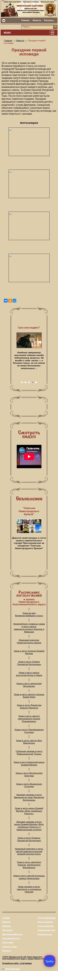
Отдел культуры (45, 922)
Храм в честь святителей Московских (29, 684)
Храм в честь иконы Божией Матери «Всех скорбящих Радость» (29, 811)
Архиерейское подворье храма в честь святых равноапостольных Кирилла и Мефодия (29, 628)
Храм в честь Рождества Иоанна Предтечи (29, 706)
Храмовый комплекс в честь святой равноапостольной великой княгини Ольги (29, 851)
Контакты (49, 20)
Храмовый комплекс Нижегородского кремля (29, 641)
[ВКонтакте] (6, 300)
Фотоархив (7, 930)
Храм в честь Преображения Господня (29, 730)
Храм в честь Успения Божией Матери (29, 652)
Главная (25, 20)
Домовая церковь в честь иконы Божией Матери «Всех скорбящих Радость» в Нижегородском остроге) (29, 826)
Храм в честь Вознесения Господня (29, 785)
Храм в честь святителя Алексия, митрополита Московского (29, 865)
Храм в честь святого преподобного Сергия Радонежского (29, 719)
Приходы (6, 926)
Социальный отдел (46, 930)
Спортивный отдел (11, 938)
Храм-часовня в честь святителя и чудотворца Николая (29, 889)
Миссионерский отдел (12, 934)
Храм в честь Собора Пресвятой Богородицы (29, 663)
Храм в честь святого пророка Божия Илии (29, 695)
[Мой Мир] (14, 300)
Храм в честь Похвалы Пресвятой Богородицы (29, 839)
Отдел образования (47, 918)
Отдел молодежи (46, 926)
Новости (37, 20)
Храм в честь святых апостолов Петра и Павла (29, 673)
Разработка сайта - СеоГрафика (17, 963)
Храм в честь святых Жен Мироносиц (29, 741)
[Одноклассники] (10, 300)
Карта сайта (7, 942)
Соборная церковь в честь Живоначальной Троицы (29, 752)
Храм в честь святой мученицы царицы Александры (29, 877)
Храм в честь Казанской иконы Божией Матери (29, 763)
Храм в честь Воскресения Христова (29, 774)
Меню (7, 32)
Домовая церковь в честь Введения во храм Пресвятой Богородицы (29, 797)
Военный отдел (45, 934)
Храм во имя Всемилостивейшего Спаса (29, 614)
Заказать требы (9, 947)
